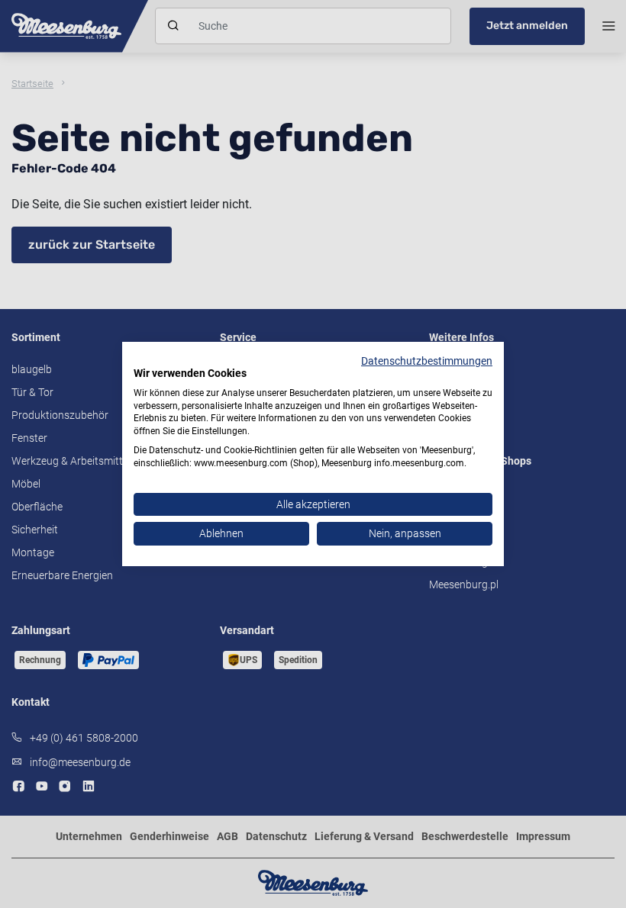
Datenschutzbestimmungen (426, 361)
